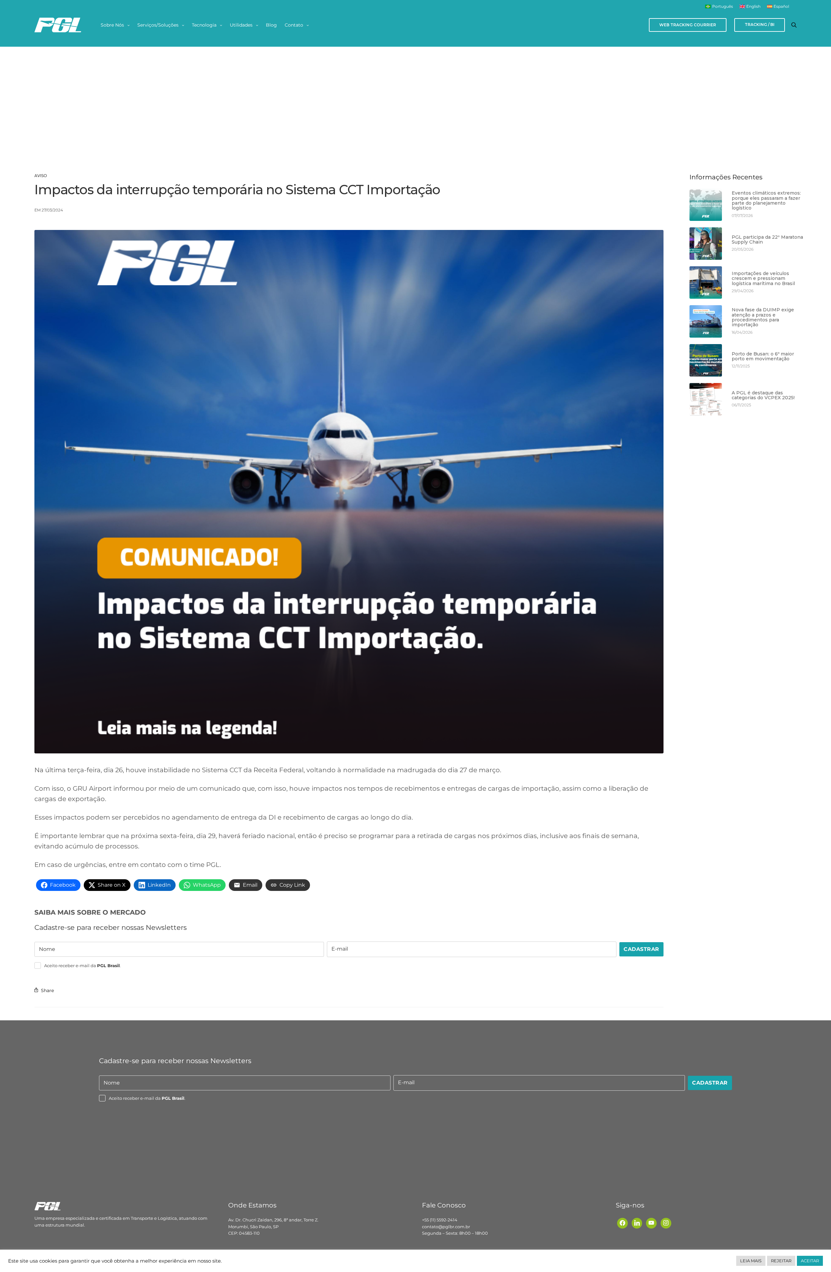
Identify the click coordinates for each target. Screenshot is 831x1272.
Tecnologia (204, 25)
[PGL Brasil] (57, 25)
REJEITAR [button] (781, 1260)
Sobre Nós (112, 25)
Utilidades (241, 25)
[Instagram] (666, 1223)
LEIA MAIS (751, 1260)
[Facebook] (622, 1223)
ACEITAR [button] (810, 1260)
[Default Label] (637, 1223)
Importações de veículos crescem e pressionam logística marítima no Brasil (763, 278)
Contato (294, 25)
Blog (271, 25)
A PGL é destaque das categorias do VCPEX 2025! (763, 395)
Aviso (40, 176)
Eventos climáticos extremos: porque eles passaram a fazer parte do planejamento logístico (766, 201)
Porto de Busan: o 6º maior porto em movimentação (763, 357)
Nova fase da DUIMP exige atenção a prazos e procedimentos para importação (763, 317)
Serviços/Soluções (158, 25)
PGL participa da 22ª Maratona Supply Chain (767, 240)
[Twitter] (651, 1223)
